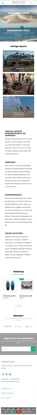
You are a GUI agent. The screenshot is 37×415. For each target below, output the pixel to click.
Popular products (18, 274)
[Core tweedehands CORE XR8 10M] (26, 285)
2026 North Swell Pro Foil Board (9, 296)
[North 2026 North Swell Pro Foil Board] (10, 285)
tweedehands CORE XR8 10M (25, 296)
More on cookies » (27, 411)
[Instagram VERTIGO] (6, 374)
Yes (12, 411)
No (18, 411)
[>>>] (33, 349)
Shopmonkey (28, 405)
